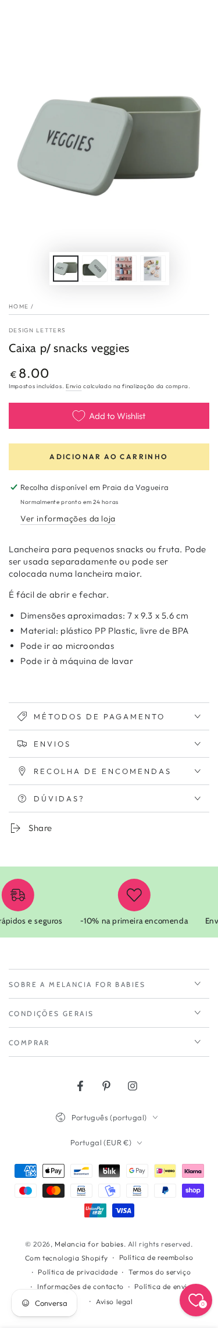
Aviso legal (114, 1301)
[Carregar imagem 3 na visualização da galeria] (124, 268)
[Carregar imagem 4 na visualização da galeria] (153, 268)
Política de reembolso (156, 1257)
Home (18, 306)
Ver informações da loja (68, 518)
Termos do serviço (159, 1271)
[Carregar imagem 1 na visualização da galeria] (65, 268)
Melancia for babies (89, 1244)
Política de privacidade (77, 1271)
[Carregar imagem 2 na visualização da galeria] (95, 268)
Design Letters (37, 330)
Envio (74, 386)
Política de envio (162, 1286)
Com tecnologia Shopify (66, 1258)
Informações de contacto (80, 1286)
